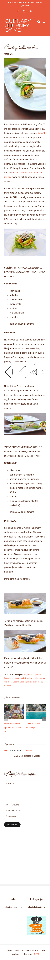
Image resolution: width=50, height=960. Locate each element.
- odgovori (28, 751)
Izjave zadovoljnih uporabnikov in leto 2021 (12, 727)
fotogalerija (8, 678)
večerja (16, 682)
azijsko (27, 675)
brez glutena (36, 675)
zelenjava (36, 682)
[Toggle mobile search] (38, 21)
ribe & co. (8, 682)
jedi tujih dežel (32, 678)
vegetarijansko (26, 682)
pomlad (42, 678)
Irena (6, 751)
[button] (6, 719)
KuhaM (41, 133)
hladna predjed (20, 678)
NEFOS (36, 954)
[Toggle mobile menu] (44, 21)
